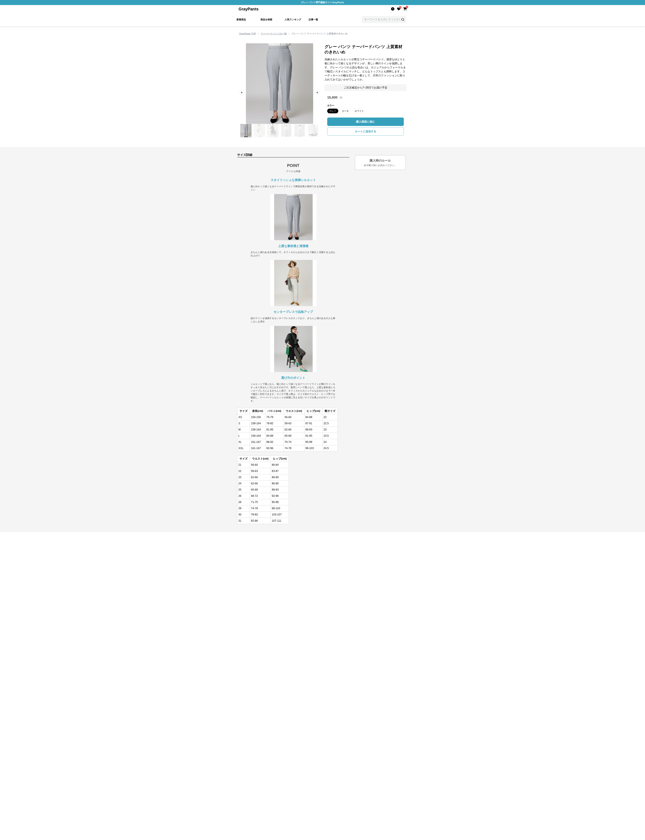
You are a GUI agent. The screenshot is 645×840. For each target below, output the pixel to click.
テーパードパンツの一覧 (274, 33)
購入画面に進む (365, 121)
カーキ (345, 111)
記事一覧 (313, 19)
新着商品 (241, 19)
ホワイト (359, 111)
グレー (332, 111)
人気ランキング (293, 19)
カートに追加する (365, 131)
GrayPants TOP (247, 33)
